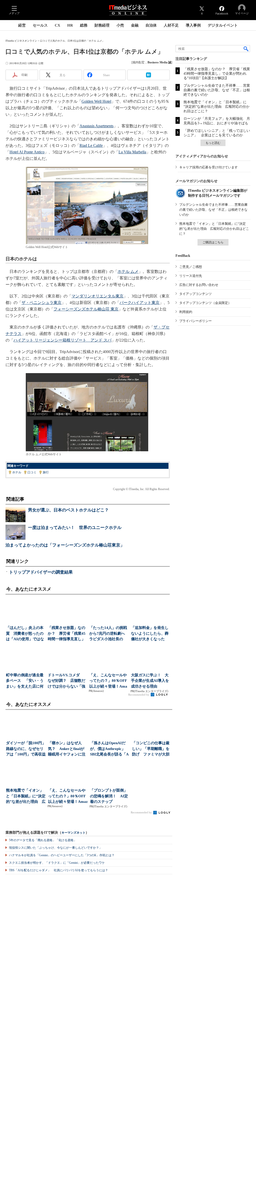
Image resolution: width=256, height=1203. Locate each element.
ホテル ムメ (128, 271)
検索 (246, 48)
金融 (134, 25)
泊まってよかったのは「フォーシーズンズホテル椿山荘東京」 (65, 545)
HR (70, 25)
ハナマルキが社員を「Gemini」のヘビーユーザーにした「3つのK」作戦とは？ (61, 855)
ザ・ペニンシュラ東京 (42, 302)
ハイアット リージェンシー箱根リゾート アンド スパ (63, 340)
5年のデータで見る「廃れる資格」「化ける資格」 (42, 840)
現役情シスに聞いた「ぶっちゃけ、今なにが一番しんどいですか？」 (55, 847)
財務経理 (102, 25)
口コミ (32, 472)
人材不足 (171, 25)
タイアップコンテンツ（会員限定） (205, 303)
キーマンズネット (74, 832)
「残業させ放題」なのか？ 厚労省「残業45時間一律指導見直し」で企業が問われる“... (67, 634)
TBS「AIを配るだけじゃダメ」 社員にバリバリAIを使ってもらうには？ (58, 870)
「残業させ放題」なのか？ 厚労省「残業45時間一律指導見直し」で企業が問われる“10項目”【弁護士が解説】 (217, 73)
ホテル (16, 472)
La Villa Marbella (132, 152)
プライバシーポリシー (195, 321)
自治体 (151, 25)
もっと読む (213, 143)
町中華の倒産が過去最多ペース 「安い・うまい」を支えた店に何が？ (25, 681)
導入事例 (193, 25)
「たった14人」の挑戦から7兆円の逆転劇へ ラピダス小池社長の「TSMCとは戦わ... (108, 634)
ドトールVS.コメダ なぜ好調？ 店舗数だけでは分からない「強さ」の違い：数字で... (66, 681)
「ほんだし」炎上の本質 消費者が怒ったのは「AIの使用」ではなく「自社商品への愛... (25, 634)
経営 (22, 25)
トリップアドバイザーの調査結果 (41, 572)
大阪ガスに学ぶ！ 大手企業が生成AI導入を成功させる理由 (150, 680)
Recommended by (139, 694)
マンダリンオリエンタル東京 (98, 296)
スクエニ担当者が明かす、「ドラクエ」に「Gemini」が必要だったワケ (57, 862)
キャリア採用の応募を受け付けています (208, 167)
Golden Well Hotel (96, 101)
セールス (40, 25)
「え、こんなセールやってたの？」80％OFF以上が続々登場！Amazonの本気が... (108, 681)
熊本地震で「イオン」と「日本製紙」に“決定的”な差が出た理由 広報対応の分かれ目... (26, 796)
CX (57, 25)
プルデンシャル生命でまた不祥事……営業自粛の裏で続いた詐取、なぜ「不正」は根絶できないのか (217, 90)
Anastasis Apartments (97, 126)
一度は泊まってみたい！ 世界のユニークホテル (75, 527)
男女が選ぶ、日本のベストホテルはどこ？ (68, 510)
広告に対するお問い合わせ (198, 285)
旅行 (46, 472)
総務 (84, 25)
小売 (120, 25)
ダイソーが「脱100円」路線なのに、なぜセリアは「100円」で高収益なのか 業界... (26, 749)
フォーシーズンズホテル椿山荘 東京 (86, 309)
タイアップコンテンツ (195, 294)
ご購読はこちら (213, 242)
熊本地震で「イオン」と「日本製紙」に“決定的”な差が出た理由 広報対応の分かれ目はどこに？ (217, 106)
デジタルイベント (223, 25)
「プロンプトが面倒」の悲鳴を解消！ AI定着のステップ (109, 796)
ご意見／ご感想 (190, 267)
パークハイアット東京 (140, 302)
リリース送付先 (190, 276)
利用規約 (185, 312)
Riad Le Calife (91, 145)
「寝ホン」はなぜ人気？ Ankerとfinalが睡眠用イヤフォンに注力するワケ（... (67, 749)
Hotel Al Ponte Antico (27, 152)
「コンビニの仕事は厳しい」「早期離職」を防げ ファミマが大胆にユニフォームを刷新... (151, 749)
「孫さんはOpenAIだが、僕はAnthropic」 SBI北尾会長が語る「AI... (109, 749)
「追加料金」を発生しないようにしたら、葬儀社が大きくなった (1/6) (149, 634)
